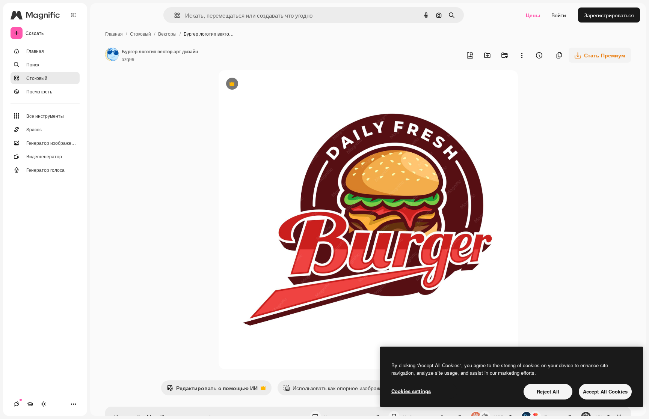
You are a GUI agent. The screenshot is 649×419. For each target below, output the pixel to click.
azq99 (128, 59)
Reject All (548, 391)
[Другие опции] (521, 55)
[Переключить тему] (44, 404)
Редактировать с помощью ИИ (212, 389)
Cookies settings (411, 391)
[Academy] (30, 404)
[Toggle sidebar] (74, 15)
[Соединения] (17, 404)
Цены (533, 15)
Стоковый (140, 33)
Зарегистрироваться (609, 15)
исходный (269, 85)
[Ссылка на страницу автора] (112, 55)
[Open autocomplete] (174, 15)
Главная (114, 33)
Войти (558, 15)
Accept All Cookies (605, 391)
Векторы (167, 33)
